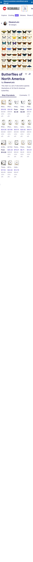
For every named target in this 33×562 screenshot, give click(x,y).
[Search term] (25, 8)
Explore (4, 15)
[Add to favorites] (26, 74)
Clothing (13, 15)
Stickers (23, 15)
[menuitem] (4, 15)
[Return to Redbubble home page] (11, 8)
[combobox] (24, 8)
